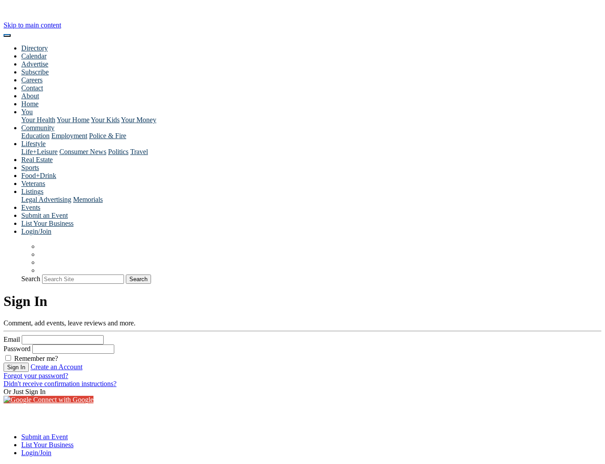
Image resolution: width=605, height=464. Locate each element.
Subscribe (35, 72)
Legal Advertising (46, 199)
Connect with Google (62, 399)
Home (30, 104)
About (30, 96)
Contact (32, 88)
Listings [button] (32, 191)
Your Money (138, 120)
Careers (32, 80)
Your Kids (105, 120)
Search (30, 278)
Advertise (34, 64)
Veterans (33, 183)
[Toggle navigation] (7, 35)
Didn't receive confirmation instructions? (60, 383)
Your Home (73, 120)
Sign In (16, 367)
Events (30, 207)
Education (35, 135)
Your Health (38, 120)
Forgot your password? (36, 375)
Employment (69, 135)
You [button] (27, 112)
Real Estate (37, 159)
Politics (118, 151)
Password (17, 348)
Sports (30, 167)
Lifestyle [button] (33, 143)
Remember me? (35, 358)
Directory (34, 48)
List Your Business (47, 223)
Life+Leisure (39, 151)
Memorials (88, 199)
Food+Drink (38, 175)
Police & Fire (107, 135)
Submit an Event (44, 215)
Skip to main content (32, 25)
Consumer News (82, 151)
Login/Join (36, 231)
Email (12, 339)
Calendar (34, 56)
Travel (139, 151)
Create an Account (56, 367)
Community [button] (37, 127)
